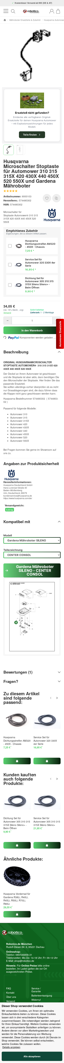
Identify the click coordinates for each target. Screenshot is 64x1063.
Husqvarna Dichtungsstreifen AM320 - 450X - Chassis (17, 741)
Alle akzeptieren (32, 1056)
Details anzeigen (11, 1047)
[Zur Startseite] (31, 11)
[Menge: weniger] (7, 320)
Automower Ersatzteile (60, 334)
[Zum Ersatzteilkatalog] (32, 100)
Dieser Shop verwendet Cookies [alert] (22, 1006)
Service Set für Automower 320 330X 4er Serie (45, 741)
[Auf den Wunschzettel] (47, 198)
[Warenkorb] (58, 11)
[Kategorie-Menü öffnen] (5, 11)
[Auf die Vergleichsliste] (56, 198)
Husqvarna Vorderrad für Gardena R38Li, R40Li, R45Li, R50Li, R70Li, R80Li (16, 898)
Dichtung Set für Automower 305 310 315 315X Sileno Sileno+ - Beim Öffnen (16, 823)
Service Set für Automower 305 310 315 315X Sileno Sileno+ (46, 821)
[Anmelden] (51, 11)
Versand (7, 312)
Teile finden (30, 134)
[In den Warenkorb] (17, 761)
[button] (8, 150)
